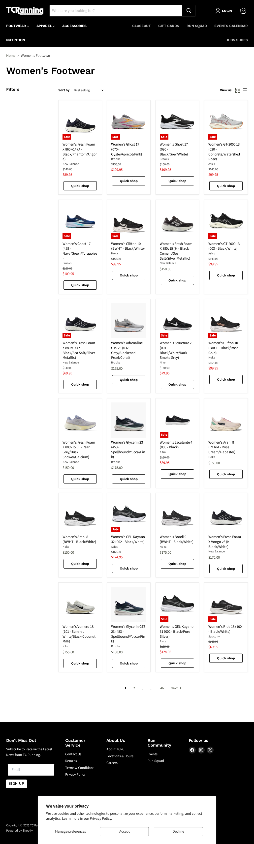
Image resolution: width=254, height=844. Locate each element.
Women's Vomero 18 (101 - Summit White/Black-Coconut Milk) (79, 634)
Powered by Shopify (19, 830)
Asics (211, 164)
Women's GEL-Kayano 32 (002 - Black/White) (128, 539)
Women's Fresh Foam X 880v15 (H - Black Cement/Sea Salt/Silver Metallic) (176, 251)
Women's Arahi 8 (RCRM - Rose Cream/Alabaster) (221, 447)
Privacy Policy (75, 774)
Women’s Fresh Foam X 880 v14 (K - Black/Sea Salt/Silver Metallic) (79, 350)
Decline (178, 831)
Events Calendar (231, 26)
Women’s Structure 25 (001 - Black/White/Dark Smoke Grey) (176, 350)
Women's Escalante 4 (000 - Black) (176, 445)
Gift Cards (168, 26)
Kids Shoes (237, 40)
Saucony (214, 636)
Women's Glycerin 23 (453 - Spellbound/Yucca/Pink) (128, 450)
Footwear (16, 26)
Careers (112, 762)
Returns (71, 760)
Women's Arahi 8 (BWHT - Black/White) (79, 539)
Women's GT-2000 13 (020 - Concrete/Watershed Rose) (224, 152)
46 (162, 688)
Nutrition (15, 40)
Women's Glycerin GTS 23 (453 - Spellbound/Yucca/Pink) (128, 634)
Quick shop (80, 186)
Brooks (115, 159)
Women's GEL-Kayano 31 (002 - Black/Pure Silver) (176, 631)
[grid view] (237, 90)
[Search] (188, 10)
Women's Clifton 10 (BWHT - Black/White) (128, 246)
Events (153, 754)
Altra (163, 452)
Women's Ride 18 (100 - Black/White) (225, 629)
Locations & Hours (119, 756)
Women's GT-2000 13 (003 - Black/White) (224, 246)
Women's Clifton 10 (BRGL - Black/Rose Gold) (223, 347)
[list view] (244, 90)
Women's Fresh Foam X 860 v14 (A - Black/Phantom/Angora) (80, 152)
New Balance (71, 164)
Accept (124, 831)
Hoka (114, 253)
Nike (162, 363)
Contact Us (73, 754)
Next (174, 688)
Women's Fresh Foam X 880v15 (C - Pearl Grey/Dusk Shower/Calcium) (79, 450)
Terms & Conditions (79, 767)
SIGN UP (16, 784)
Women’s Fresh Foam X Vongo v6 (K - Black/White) (224, 541)
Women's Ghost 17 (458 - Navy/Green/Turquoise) (80, 251)
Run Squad (197, 26)
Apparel (44, 26)
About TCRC (115, 749)
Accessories (74, 26)
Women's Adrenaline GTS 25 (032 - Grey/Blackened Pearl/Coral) (127, 350)
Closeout (141, 26)
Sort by (63, 90)
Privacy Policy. (101, 818)
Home (10, 56)
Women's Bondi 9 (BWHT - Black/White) (176, 539)
